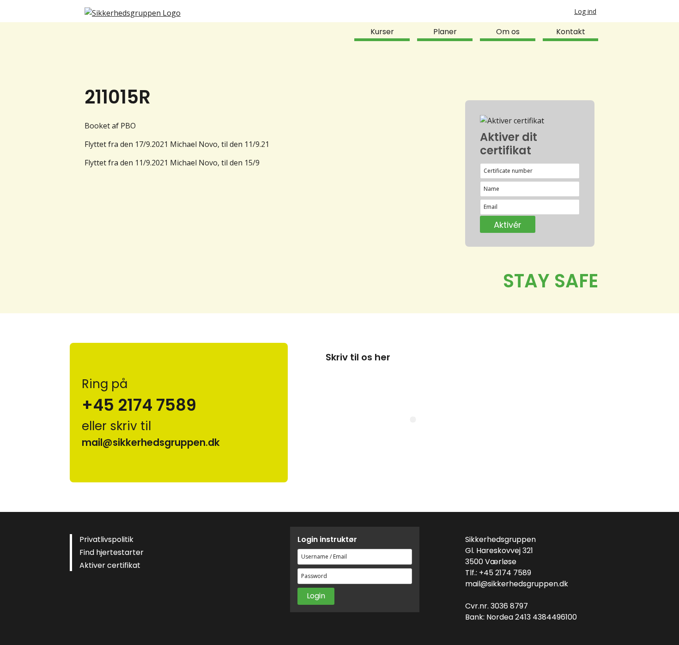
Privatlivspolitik (106, 539)
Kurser (382, 31)
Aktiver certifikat (109, 565)
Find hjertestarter (111, 552)
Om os (508, 31)
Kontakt (570, 31)
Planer (445, 31)
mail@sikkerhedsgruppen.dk (516, 583)
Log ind (585, 11)
